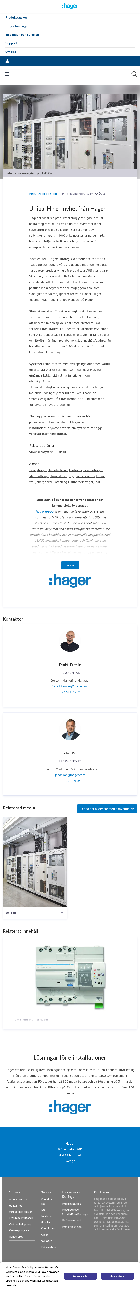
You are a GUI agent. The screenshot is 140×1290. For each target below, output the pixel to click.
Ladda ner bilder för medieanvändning (107, 809)
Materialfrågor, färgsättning (48, 476)
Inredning (60, 482)
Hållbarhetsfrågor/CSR (84, 482)
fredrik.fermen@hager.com (70, 686)
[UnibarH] (35, 862)
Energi (100, 476)
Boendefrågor (93, 470)
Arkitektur (75, 470)
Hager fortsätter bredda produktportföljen (51, 1029)
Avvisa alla (80, 1276)
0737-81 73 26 (70, 692)
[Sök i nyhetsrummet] (134, 74)
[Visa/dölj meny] (7, 74)
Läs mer (70, 565)
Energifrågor (38, 470)
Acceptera (117, 1276)
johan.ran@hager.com (70, 775)
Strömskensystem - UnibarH (48, 452)
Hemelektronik (58, 470)
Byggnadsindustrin (82, 476)
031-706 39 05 (70, 781)
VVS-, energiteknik (41, 482)
